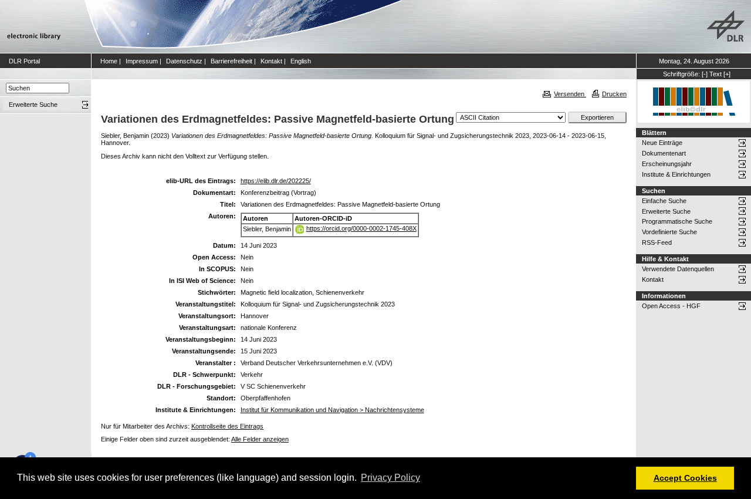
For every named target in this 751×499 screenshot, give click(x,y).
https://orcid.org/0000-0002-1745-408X (361, 228)
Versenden (570, 93)
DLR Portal (24, 61)
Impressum (142, 61)
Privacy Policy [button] (390, 478)
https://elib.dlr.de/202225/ (276, 180)
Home (108, 61)
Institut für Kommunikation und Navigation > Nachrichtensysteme (332, 409)
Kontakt (271, 61)
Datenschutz (184, 61)
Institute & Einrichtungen (676, 174)
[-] (705, 73)
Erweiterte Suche (666, 211)
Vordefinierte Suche (669, 231)
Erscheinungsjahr (667, 163)
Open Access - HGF (671, 305)
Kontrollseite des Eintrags (227, 426)
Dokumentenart (664, 153)
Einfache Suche (664, 200)
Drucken (614, 93)
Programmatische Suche (677, 221)
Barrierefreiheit (231, 61)
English (300, 61)
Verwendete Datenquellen (678, 268)
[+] (726, 73)
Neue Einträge (662, 142)
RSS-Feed (657, 242)
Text (715, 73)
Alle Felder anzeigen (260, 439)
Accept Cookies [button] (685, 478)
